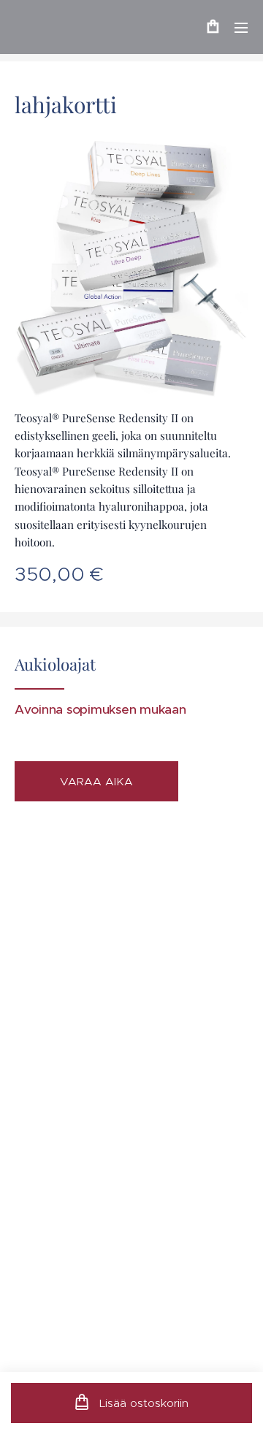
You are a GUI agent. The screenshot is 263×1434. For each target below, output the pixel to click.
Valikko (241, 27)
